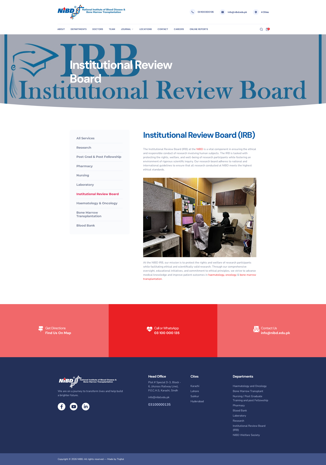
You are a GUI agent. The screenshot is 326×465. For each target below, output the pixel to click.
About (61, 29)
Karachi (195, 386)
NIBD (199, 149)
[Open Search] (261, 29)
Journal (126, 29)
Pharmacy (84, 166)
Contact (163, 29)
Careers (179, 29)
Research (83, 148)
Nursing (82, 175)
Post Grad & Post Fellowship (98, 157)
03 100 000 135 (206, 11)
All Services (85, 138)
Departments (79, 29)
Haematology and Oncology (250, 386)
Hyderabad (197, 401)
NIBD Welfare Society (246, 435)
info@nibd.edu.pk (237, 12)
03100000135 (159, 404)
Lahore (195, 391)
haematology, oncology (222, 275)
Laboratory (85, 185)
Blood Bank (85, 225)
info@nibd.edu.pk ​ (275, 333)
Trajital (120, 459)
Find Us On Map (58, 333)
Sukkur (195, 396)
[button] (147, 217)
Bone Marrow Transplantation (88, 214)
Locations (145, 29)
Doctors (97, 29)
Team (112, 29)
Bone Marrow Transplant (248, 391)
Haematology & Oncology (96, 203)
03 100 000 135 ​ (166, 333)
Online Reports (199, 29)
